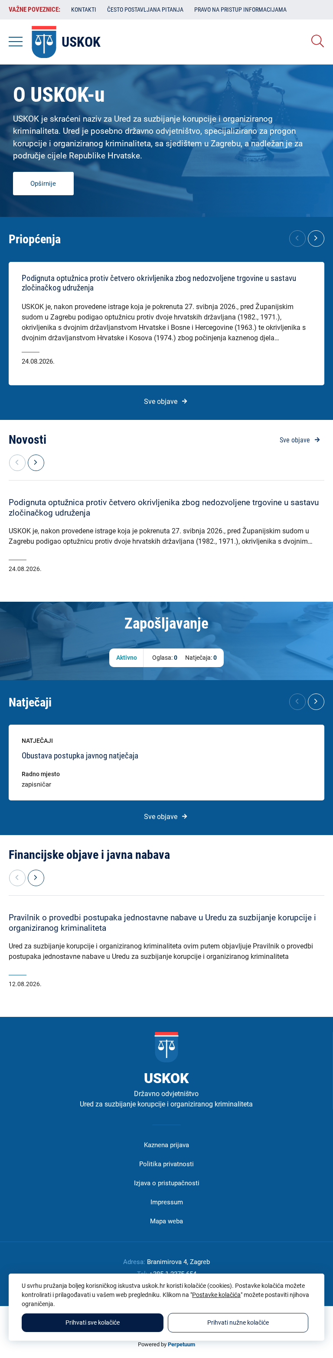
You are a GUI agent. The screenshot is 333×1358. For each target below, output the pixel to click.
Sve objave (160, 401)
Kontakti (83, 9)
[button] (316, 238)
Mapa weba (166, 1221)
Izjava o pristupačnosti (166, 1183)
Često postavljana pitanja (145, 9)
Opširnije (43, 183)
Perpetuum (181, 1344)
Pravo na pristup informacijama (240, 9)
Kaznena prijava (166, 1145)
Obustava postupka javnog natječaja (80, 756)
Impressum (166, 1202)
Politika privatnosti (166, 1164)
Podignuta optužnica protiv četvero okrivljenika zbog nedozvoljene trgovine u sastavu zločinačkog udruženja (159, 283)
